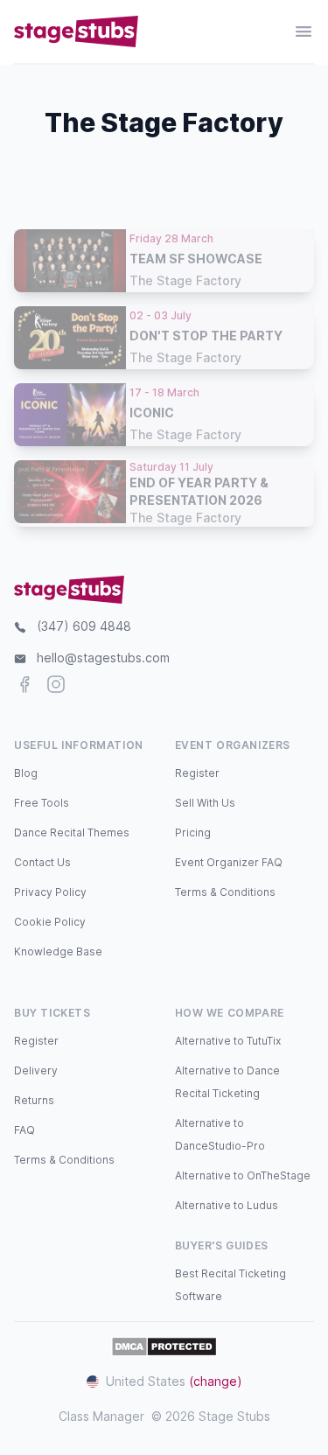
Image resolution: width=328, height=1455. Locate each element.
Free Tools (41, 802)
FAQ (24, 1130)
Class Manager (101, 1416)
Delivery (36, 1070)
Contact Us (42, 862)
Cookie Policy (50, 921)
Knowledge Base (58, 951)
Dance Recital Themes (71, 832)
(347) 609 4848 (84, 626)
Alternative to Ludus (226, 1205)
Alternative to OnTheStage (243, 1175)
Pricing (193, 832)
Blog (26, 773)
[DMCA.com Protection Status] (164, 1346)
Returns (34, 1100)
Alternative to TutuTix (228, 1040)
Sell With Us (205, 802)
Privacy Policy (50, 892)
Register (197, 773)
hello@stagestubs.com (103, 657)
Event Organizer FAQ (229, 862)
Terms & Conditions (225, 892)
